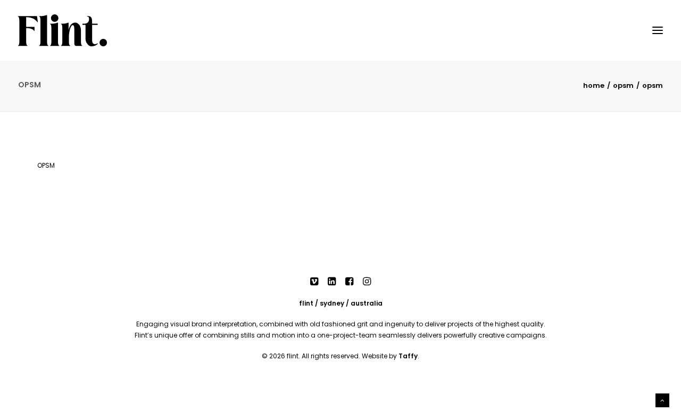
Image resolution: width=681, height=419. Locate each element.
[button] (314, 282)
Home (593, 85)
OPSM (623, 85)
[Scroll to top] (662, 399)
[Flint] (62, 30)
